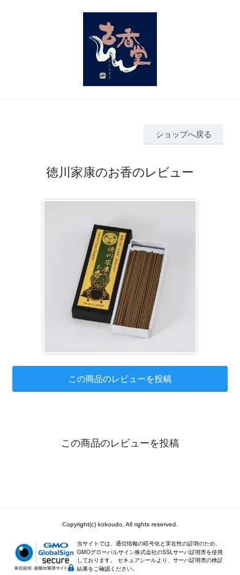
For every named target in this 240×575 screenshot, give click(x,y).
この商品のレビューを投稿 (120, 379)
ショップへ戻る (184, 134)
